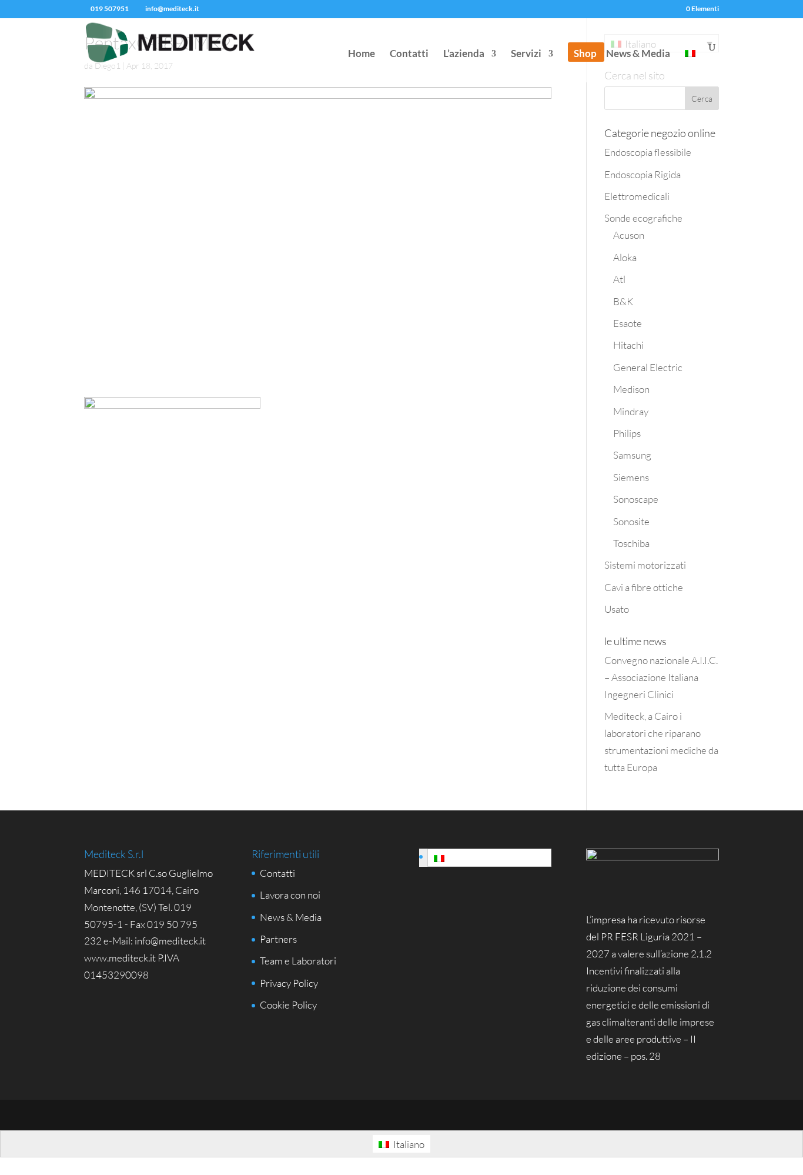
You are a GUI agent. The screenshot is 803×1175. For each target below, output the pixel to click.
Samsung (632, 455)
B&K (623, 301)
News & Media (638, 54)
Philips (627, 433)
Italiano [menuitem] (463, 858)
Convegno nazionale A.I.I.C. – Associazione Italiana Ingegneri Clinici (661, 677)
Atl (619, 279)
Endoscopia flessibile (647, 152)
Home (361, 54)
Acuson (628, 235)
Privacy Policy (289, 983)
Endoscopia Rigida (642, 174)
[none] (485, 858)
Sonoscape (635, 499)
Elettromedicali (637, 196)
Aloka (625, 257)
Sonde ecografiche (643, 218)
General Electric (647, 367)
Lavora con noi (290, 895)
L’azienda (463, 54)
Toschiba (631, 543)
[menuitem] (690, 65)
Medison (631, 389)
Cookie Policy (288, 1005)
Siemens (631, 477)
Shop (585, 54)
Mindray (630, 411)
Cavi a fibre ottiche (643, 587)
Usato (616, 609)
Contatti (409, 54)
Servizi (526, 54)
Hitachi (628, 345)
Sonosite (631, 521)
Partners (278, 939)
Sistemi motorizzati (645, 565)
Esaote (627, 323)
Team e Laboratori (298, 960)
